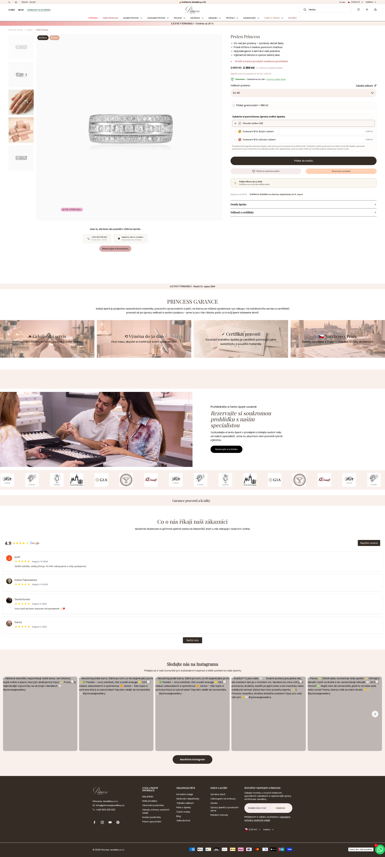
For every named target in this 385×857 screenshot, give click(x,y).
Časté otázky (183, 811)
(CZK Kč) (355, 2)
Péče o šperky (183, 807)
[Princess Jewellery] (192, 10)
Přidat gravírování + (252, 105)
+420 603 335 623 (105, 809)
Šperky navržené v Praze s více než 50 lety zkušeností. (338, 342)
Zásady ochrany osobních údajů (155, 811)
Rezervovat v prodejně (341, 171)
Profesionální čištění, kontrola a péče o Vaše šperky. (47, 342)
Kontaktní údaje (184, 794)
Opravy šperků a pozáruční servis (224, 809)
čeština (369, 2)
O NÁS (11, 9)
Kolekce (29, 30)
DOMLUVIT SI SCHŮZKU (39, 9)
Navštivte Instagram (192, 759)
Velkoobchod (183, 820)
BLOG (21, 9)
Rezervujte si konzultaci (115, 248)
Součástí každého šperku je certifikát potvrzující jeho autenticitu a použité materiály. (241, 342)
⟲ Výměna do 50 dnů (144, 336)
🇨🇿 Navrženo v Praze (338, 336)
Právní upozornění (151, 821)
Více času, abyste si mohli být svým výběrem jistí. (144, 342)
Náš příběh (147, 796)
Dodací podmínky (151, 817)
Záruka (213, 803)
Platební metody (219, 814)
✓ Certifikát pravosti (241, 334)
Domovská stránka (15, 30)
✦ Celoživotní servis (47, 336)
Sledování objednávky (187, 798)
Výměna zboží (217, 794)
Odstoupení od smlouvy (223, 798)
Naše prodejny (149, 800)
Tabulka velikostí (185, 803)
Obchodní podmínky (153, 805)
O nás (342, 2)
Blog (178, 816)
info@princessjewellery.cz (110, 805)
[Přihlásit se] (367, 9)
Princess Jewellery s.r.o (112, 849)
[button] (375, 9)
